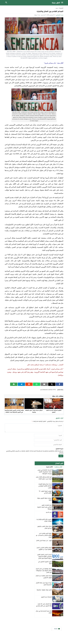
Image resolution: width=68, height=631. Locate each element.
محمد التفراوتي (59, 15)
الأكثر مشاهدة (58, 467)
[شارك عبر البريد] (44, 384)
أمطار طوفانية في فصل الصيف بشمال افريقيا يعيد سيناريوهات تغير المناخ (44, 571)
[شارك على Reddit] (29, 384)
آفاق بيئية (56, 2)
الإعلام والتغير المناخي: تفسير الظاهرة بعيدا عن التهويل (44, 548)
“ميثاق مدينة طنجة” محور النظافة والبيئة (34, 411)
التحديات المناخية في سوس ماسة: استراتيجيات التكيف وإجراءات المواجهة (45, 472)
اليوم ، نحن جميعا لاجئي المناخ (44, 540)
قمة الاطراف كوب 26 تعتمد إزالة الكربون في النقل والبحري (44, 605)
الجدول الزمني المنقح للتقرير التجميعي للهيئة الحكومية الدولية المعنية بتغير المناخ (44, 556)
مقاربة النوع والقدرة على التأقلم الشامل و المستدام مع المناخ (44, 535)
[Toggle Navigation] (62, 2)
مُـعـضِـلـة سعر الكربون (46, 597)
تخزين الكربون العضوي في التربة (45, 563)
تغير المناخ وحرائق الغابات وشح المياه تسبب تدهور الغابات (44, 478)
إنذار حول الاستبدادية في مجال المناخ (44, 612)
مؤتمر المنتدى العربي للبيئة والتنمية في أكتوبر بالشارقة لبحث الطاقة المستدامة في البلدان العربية (14, 412)
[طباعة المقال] (14, 384)
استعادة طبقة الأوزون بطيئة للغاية (44, 499)
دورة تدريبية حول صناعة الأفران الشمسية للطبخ (44, 584)
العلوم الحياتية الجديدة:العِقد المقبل (53, 411)
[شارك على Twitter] (52, 384)
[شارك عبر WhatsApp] (36, 384)
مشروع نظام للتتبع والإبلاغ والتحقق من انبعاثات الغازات (42, 520)
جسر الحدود (49, 512)
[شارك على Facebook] (59, 384)
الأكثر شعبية (49, 467)
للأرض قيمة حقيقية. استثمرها (44, 590)
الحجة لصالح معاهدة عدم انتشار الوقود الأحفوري (44, 577)
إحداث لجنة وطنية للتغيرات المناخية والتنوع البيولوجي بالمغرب (45, 486)
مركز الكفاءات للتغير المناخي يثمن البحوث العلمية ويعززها (44, 507)
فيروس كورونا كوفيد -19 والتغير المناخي (45, 492)
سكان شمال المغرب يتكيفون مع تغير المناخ (44, 527)
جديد (57, 8)
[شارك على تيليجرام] (21, 384)
